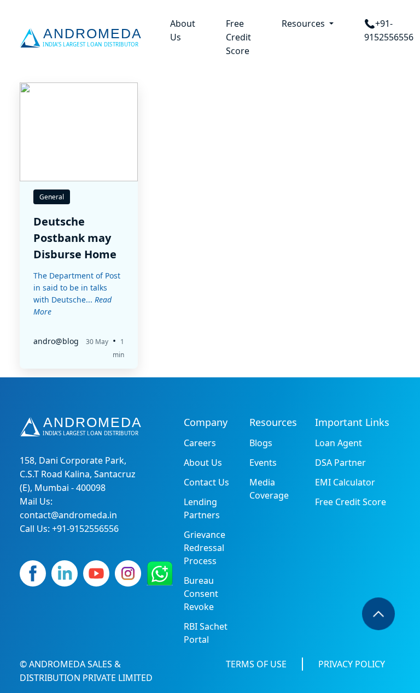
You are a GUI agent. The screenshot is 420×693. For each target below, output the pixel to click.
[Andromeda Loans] (83, 37)
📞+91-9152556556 (388, 30)
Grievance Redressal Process (204, 548)
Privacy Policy (351, 664)
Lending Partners (202, 508)
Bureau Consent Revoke (201, 593)
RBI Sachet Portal (206, 632)
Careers (200, 443)
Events (263, 463)
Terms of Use (256, 664)
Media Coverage (269, 488)
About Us (182, 30)
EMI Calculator (345, 482)
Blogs (260, 443)
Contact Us (206, 482)
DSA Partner (340, 463)
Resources (304, 23)
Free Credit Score (238, 37)
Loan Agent (338, 443)
